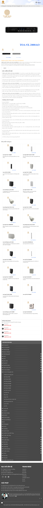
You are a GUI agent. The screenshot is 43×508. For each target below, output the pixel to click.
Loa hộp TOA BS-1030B (7, 294)
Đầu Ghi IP (5, 415)
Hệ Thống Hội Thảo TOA (8, 401)
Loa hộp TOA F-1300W (27, 172)
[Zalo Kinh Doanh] (2, 497)
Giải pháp (24, 474)
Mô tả (5, 68)
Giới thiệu (24, 470)
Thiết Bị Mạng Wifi (6, 354)
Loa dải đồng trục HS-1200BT (8, 311)
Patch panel (5, 437)
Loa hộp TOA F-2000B (7, 259)
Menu (39, 2)
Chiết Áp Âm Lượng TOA (8, 374)
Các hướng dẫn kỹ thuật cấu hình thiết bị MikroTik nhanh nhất (14, 490)
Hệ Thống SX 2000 (16, 64)
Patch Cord (5, 442)
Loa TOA (5, 405)
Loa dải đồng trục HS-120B (8, 189)
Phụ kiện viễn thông (7, 435)
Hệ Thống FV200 (7, 376)
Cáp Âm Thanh (6, 430)
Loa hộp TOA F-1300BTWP (8, 277)
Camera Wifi (5, 408)
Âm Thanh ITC (5, 345)
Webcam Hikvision (6, 351)
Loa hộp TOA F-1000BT (7, 154)
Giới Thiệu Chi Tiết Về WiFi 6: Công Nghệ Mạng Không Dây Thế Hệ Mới (15, 487)
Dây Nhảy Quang (6, 448)
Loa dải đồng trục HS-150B (8, 242)
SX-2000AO (22, 64)
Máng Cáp (5, 455)
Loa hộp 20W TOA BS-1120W (28, 154)
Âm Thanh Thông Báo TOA (17, 5)
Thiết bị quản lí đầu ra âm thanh (30, 64)
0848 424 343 (7, 337)
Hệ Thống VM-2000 (7, 381)
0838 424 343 (7, 333)
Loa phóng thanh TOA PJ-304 (29, 224)
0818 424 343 (7, 325)
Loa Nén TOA (6, 392)
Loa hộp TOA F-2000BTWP (8, 224)
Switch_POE (5, 360)
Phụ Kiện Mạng (6, 439)
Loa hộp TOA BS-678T (27, 277)
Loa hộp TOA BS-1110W (27, 189)
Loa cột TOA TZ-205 (6, 172)
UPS (3, 421)
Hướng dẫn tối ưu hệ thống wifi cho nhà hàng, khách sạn (13, 485)
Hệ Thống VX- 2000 (7, 385)
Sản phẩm (24, 472)
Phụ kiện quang (6, 450)
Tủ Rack (4, 453)
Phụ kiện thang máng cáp (8, 459)
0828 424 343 (7, 329)
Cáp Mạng (5, 428)
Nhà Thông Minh (6, 347)
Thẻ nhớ (4, 426)
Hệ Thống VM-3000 (7, 383)
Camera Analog (6, 412)
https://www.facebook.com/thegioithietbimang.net (12, 474)
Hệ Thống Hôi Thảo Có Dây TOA (10, 399)
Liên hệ (23, 480)
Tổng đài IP (5, 363)
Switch (4, 358)
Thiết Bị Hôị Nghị (6, 349)
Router (4, 356)
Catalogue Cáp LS (25, 477)
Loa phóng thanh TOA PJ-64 (8, 207)
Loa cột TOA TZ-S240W (27, 259)
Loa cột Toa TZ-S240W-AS (28, 242)
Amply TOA (6, 396)
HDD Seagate (5, 424)
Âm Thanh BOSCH (6, 369)
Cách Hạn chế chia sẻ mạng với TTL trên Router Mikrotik (13, 488)
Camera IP (5, 410)
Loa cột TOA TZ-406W (27, 294)
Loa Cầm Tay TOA (7, 390)
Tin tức (23, 479)
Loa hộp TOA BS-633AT (27, 311)
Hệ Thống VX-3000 (7, 388)
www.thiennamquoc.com (34, 504)
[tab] (4, 68)
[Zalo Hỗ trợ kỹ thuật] (2, 500)
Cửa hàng (9, 5)
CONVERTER (5, 444)
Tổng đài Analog (6, 365)
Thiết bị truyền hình (6, 367)
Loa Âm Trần (6, 403)
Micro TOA (6, 394)
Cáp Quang (5, 446)
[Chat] (2, 503)
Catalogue (24, 475)
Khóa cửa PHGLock (7, 419)
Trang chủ (4, 5)
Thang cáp (5, 457)
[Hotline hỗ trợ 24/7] (2, 506)
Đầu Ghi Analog (6, 417)
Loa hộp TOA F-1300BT (27, 207)
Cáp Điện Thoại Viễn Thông (8, 433)
